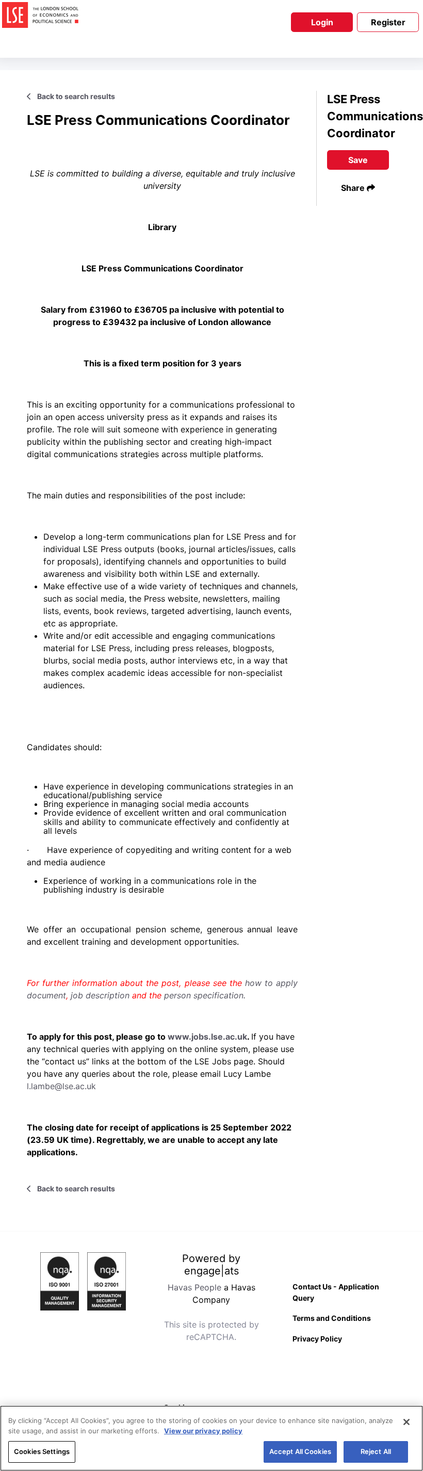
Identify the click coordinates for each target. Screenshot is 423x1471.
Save (358, 160)
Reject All (376, 1451)
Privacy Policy (317, 1338)
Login (322, 22)
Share (354, 188)
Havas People (194, 1287)
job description (101, 995)
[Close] (406, 1422)
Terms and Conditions (331, 1318)
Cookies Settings (42, 1451)
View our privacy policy (203, 1431)
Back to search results (75, 96)
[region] (211, 1438)
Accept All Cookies (300, 1451)
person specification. (205, 995)
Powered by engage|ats (211, 1264)
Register (388, 22)
